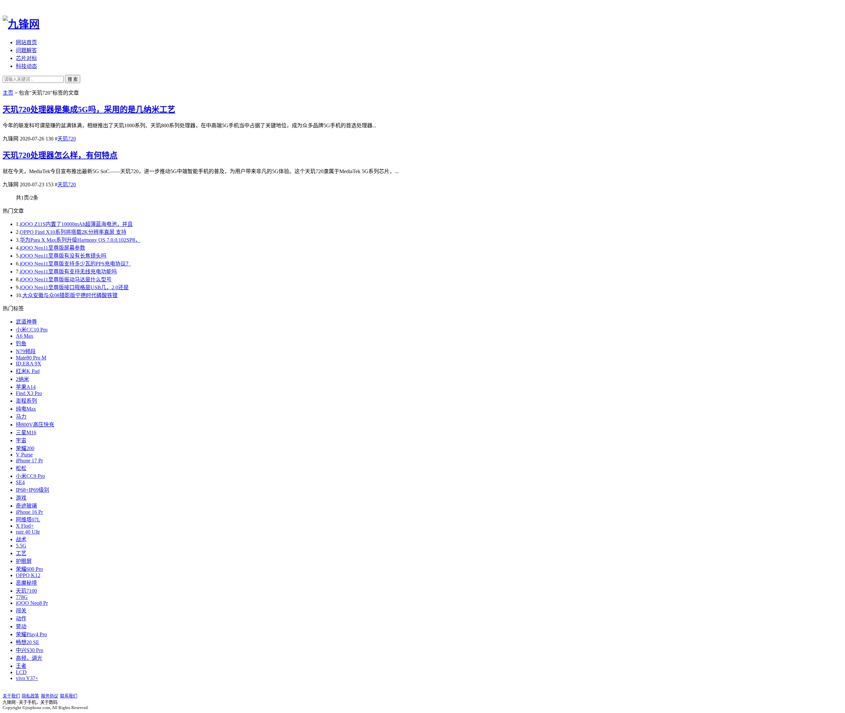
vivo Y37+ (27, 678)
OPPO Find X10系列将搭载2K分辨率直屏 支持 (73, 232)
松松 (21, 468)
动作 (21, 618)
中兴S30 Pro (29, 650)
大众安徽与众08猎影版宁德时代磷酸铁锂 (70, 295)
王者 (21, 666)
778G (22, 597)
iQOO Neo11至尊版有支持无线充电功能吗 (68, 271)
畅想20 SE (27, 642)
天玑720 (66, 138)
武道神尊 (26, 322)
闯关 (21, 610)
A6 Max (24, 336)
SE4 (20, 482)
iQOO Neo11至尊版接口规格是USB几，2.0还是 (74, 287)
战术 (21, 539)
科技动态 (26, 66)
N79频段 (26, 351)
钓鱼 (21, 343)
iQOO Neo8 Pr (32, 603)
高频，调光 (29, 658)
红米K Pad (28, 371)
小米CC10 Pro (32, 329)
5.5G (21, 545)
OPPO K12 (28, 575)
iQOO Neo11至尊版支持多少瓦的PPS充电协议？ (75, 263)
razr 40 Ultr (28, 532)
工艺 (21, 553)
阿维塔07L (28, 519)
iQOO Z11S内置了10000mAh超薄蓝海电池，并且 (76, 224)
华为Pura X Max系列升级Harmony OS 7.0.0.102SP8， (80, 240)
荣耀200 (25, 448)
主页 (8, 93)
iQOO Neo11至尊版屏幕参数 (52, 248)
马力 (21, 416)
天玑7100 (26, 591)
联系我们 (68, 696)
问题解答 (26, 50)
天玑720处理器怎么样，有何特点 (60, 155)
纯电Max (26, 409)
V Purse (24, 454)
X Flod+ (25, 526)
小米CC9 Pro (30, 476)
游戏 (21, 498)
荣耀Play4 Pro (31, 634)
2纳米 (22, 379)
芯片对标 (26, 58)
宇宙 (21, 440)
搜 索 (73, 79)
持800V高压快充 (35, 424)
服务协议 (49, 696)
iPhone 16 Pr (29, 512)
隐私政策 (30, 696)
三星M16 (26, 432)
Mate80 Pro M (31, 357)
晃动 (21, 626)
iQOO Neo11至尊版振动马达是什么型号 (66, 279)
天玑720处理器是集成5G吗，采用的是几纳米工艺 (89, 109)
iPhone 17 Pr (29, 460)
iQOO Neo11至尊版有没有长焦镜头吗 (63, 256)
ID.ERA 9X (28, 363)
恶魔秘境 (26, 583)
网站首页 (26, 42)
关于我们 (11, 696)
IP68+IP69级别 (32, 490)
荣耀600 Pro (29, 569)
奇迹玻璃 (26, 506)
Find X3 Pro (29, 393)
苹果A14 (26, 387)
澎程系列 (26, 401)
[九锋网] (21, 24)
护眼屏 (24, 561)
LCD (21, 672)
